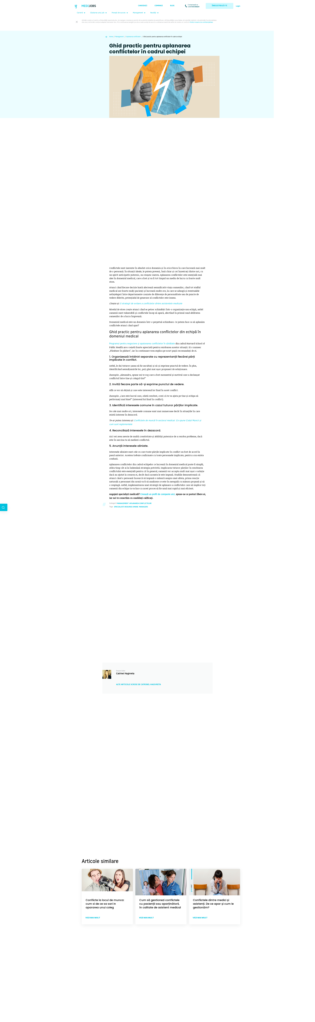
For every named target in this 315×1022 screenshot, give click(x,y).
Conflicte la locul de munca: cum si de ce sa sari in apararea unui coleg (105, 903)
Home (111, 37)
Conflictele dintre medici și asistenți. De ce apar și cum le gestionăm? (213, 903)
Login (238, 6)
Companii (159, 6)
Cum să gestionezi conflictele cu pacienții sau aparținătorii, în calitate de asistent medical (160, 903)
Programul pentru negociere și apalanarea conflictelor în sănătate (142, 344)
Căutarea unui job (97, 13)
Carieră (80, 13)
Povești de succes (119, 13)
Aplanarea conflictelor (133, 37)
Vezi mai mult (92, 917)
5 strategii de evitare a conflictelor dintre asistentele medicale (151, 304)
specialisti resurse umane (126, 507)
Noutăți (153, 13)
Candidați (142, 6)
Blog (172, 6)
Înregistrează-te (219, 6)
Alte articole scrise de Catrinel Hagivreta (138, 685)
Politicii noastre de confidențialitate (201, 22)
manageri (143, 507)
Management (138, 13)
